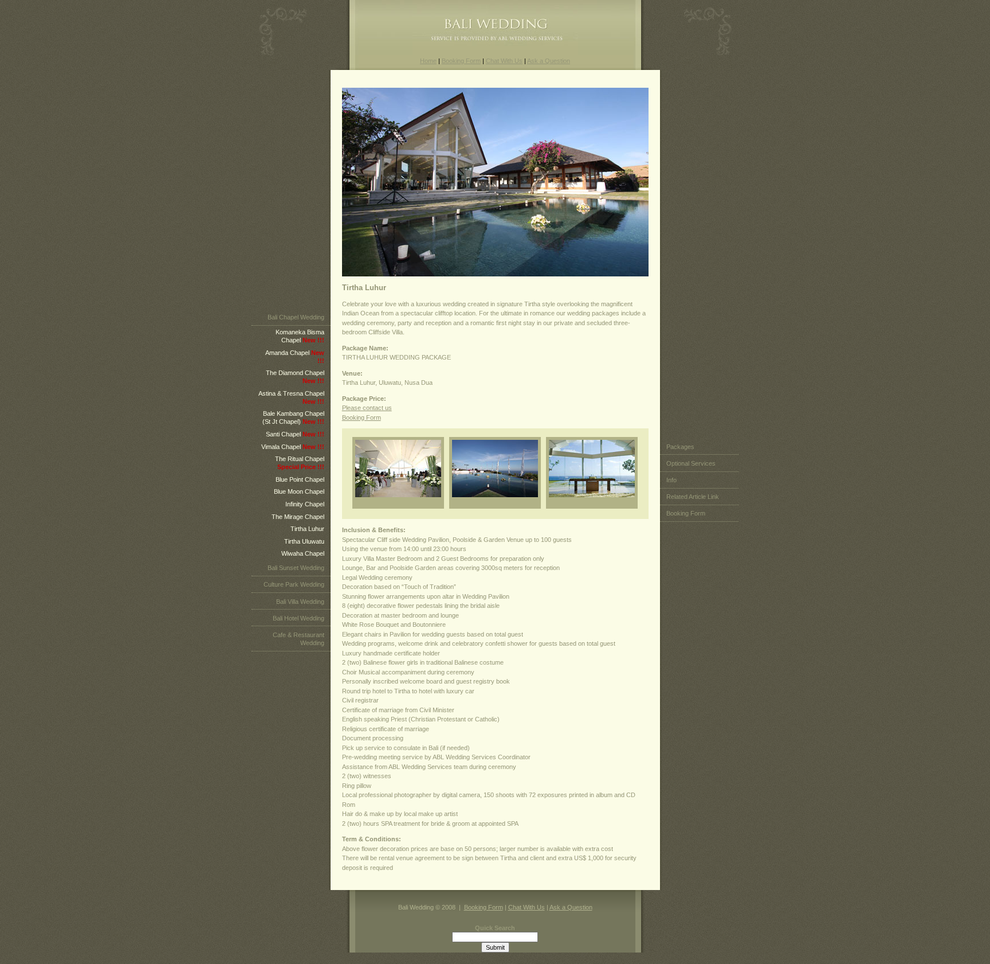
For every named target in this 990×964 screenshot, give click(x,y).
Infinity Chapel (304, 504)
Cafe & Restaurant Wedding (298, 638)
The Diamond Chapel (295, 376)
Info (671, 480)
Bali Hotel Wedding (298, 618)
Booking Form (461, 60)
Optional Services (691, 463)
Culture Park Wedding (294, 584)
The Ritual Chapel (299, 462)
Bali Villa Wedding (300, 601)
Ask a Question (548, 60)
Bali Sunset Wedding (296, 567)
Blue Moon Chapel (299, 491)
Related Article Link (692, 496)
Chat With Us (504, 60)
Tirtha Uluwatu (304, 541)
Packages (680, 446)
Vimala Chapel (292, 446)
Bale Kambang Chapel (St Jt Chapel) (293, 417)
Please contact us (367, 407)
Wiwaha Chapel (302, 553)
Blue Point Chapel (300, 479)
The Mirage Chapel (298, 516)
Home (428, 60)
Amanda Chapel (294, 356)
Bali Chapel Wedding (296, 317)
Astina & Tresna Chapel (291, 397)
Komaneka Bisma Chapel (300, 336)
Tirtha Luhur (307, 528)
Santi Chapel (295, 434)
